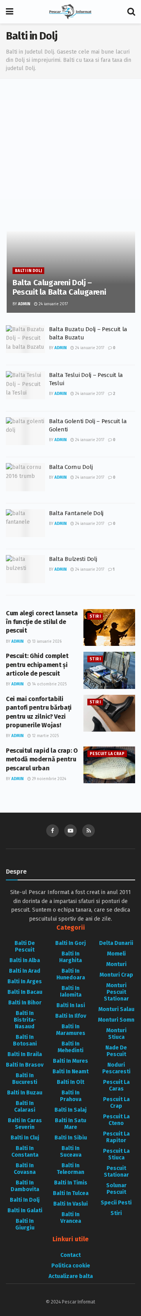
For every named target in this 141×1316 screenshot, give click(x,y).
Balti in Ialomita (70, 991)
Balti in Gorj (70, 943)
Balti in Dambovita (25, 1186)
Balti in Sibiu (70, 1137)
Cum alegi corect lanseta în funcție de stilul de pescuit (42, 622)
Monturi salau (116, 1009)
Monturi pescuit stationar (116, 992)
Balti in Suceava (70, 1151)
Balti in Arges (24, 981)
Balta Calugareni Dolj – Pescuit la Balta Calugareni (59, 287)
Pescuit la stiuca (116, 1154)
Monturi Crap (116, 975)
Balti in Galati (24, 1210)
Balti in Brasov (24, 1065)
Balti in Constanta (24, 1151)
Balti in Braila (24, 1054)
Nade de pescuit (116, 1051)
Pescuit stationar (116, 1171)
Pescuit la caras (116, 1085)
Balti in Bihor (25, 1002)
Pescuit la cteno (116, 1120)
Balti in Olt (70, 1082)
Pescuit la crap (107, 754)
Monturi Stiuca (116, 1033)
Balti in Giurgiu (24, 1224)
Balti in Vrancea (70, 1217)
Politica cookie (70, 1265)
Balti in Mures (70, 1061)
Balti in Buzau (24, 1092)
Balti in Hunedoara (70, 974)
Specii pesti (116, 1202)
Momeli (116, 953)
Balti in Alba (24, 960)
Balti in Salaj (70, 1110)
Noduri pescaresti (116, 1068)
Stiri (95, 616)
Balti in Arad (24, 971)
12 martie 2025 (45, 736)
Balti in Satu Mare (70, 1123)
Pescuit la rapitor (116, 1137)
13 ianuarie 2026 (46, 641)
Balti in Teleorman (70, 1168)
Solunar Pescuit (116, 1188)
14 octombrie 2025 (49, 684)
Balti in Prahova (70, 1096)
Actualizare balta (71, 1276)
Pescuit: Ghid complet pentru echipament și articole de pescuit (37, 664)
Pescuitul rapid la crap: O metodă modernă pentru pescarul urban (42, 759)
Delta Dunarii (116, 943)
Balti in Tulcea (71, 1193)
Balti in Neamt (70, 1071)
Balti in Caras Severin (25, 1123)
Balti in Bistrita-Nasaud (25, 1020)
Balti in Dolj (28, 271)
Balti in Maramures (70, 1030)
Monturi (116, 964)
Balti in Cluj (25, 1137)
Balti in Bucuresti (24, 1078)
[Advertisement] (70, 157)
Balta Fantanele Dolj (76, 513)
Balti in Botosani (25, 1040)
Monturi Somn (116, 1020)
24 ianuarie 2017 (53, 304)
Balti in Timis (70, 1182)
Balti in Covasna (25, 1168)
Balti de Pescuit (24, 946)
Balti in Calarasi (24, 1106)
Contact (70, 1255)
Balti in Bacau (24, 992)
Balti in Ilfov (70, 1016)
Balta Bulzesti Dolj (73, 558)
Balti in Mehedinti (70, 1047)
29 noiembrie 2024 (48, 779)
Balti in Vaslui (70, 1204)
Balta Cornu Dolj (70, 467)
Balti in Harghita (70, 957)
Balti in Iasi (70, 1005)
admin (24, 304)
